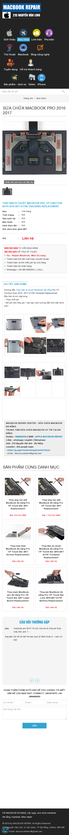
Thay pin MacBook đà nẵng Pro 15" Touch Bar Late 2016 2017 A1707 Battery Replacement (51, 596)
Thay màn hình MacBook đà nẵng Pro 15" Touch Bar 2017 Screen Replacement (18, 550)
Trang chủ (28, 98)
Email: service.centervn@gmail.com (25, 831)
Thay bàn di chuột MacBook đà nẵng (34, 290)
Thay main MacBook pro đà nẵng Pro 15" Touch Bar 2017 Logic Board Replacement (17, 596)
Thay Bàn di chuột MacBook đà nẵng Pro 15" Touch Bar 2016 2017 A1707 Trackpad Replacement (51, 552)
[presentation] (32, 680)
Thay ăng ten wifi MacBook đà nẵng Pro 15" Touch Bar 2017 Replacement (18, 504)
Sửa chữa (41, 98)
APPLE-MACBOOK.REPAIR (48, 436)
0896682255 (20, 436)
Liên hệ (28, 238)
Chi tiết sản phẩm (15, 284)
